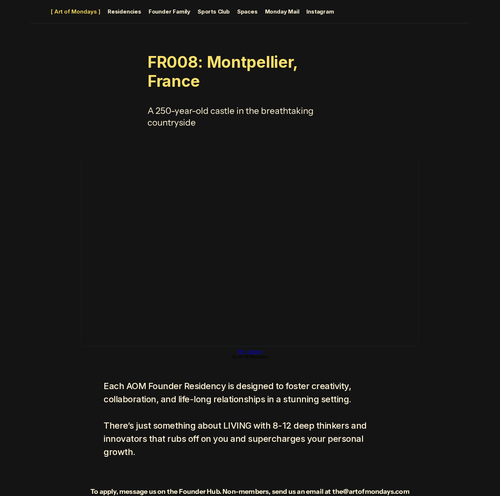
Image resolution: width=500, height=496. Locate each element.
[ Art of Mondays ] (75, 11)
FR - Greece (250, 351)
